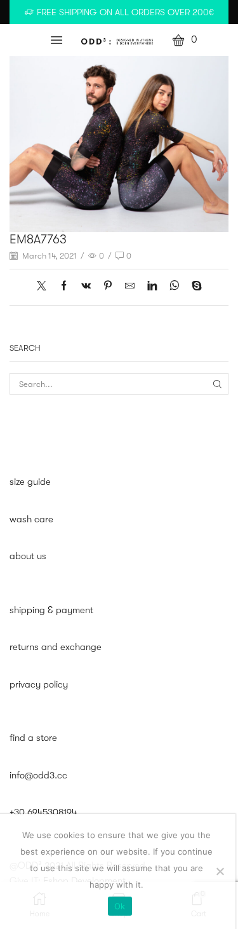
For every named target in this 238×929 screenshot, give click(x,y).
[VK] (86, 287)
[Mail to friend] (130, 287)
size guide (30, 482)
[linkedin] (152, 287)
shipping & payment (51, 610)
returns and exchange (56, 647)
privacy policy (39, 684)
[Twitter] (45, 287)
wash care (31, 519)
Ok (120, 906)
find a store (33, 738)
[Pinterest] (108, 287)
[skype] (193, 287)
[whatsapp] (174, 287)
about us (28, 556)
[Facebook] (64, 287)
